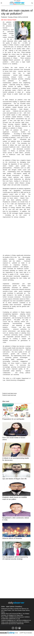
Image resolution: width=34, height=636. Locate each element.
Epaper (18, 0)
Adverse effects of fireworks (12, 538)
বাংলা (15, 0)
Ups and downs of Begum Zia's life (14, 479)
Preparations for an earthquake (13, 419)
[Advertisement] (17, 237)
